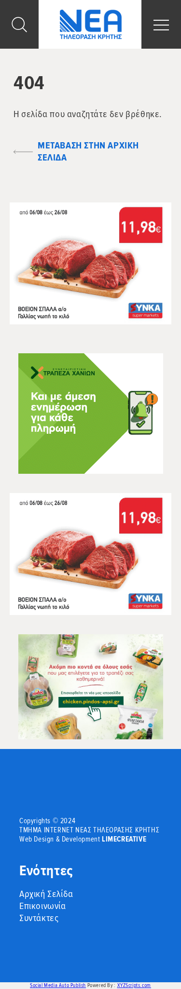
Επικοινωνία (42, 906)
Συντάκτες (38, 918)
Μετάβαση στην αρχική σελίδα (88, 151)
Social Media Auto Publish (58, 985)
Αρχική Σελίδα (46, 894)
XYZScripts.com (134, 985)
